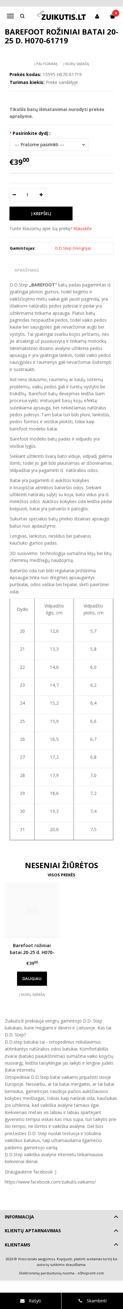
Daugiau (32, 978)
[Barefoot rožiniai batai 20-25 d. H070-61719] (32, 910)
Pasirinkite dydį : (31, 133)
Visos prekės (61, 875)
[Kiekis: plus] (41, 195)
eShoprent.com (91, 1273)
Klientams (17, 1245)
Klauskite (82, 228)
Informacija (19, 1217)
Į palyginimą (45, 63)
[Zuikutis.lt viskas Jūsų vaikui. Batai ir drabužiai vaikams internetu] (61, 16)
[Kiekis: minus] (14, 195)
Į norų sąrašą (76, 63)
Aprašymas (27, 270)
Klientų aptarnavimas (33, 1231)
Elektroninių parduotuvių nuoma (46, 1273)
